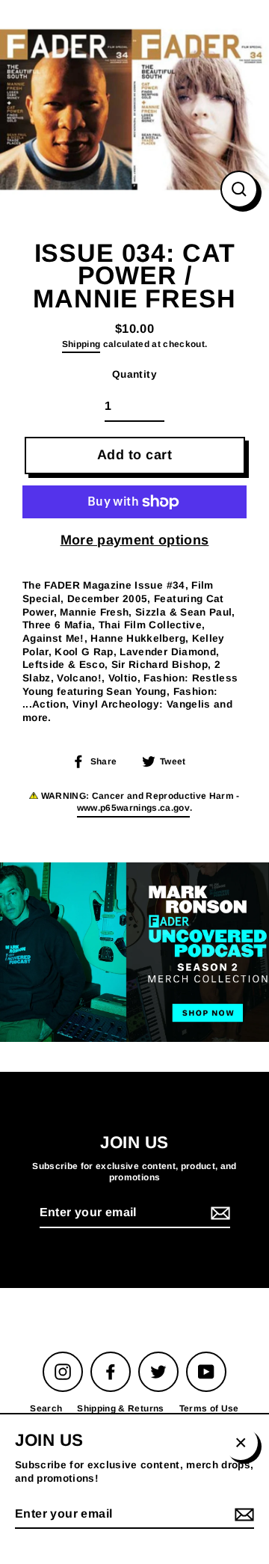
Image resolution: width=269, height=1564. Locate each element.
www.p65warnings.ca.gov (133, 808)
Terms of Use (209, 1408)
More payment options (135, 540)
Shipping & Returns (120, 1408)
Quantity (134, 374)
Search (46, 1408)
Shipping (81, 344)
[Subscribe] (218, 1213)
